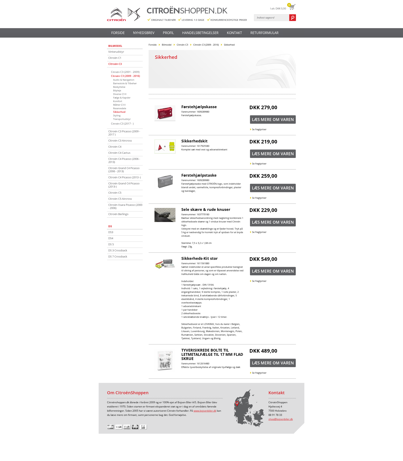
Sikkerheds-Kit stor (199, 258)
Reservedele (119, 108)
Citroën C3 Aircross (120, 140)
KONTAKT (234, 32)
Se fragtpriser (259, 129)
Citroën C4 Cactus (119, 153)
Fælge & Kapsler (121, 97)
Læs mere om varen (273, 119)
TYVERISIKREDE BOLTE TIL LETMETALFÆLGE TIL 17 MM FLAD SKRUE (212, 354)
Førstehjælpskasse (199, 106)
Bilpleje (117, 90)
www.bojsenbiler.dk (205, 410)
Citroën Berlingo (118, 214)
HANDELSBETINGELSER (200, 32)
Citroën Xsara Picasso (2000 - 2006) (125, 206)
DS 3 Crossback (117, 250)
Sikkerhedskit (194, 140)
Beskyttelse (119, 86)
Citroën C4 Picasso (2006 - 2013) (124, 160)
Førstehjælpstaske (199, 175)
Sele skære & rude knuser (205, 209)
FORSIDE (118, 32)
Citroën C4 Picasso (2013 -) (124, 177)
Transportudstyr (122, 119)
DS (110, 226)
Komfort (117, 101)
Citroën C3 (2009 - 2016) (125, 75)
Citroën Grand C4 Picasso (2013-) (124, 184)
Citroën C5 (114, 192)
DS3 (110, 232)
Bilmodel (115, 46)
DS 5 (111, 244)
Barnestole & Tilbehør (125, 83)
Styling (116, 115)
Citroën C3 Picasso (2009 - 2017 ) (124, 132)
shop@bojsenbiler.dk (280, 419)
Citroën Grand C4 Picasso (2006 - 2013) (124, 169)
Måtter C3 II (119, 104)
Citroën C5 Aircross (120, 199)
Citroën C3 (115, 64)
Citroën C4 (114, 146)
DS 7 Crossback (117, 256)
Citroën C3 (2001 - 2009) (125, 72)
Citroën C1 (114, 58)
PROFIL (168, 32)
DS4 (110, 238)
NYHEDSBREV (143, 32)
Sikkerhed (119, 111)
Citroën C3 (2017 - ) (122, 123)
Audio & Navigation (123, 79)
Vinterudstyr (116, 52)
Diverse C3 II (119, 94)
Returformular (264, 32)
